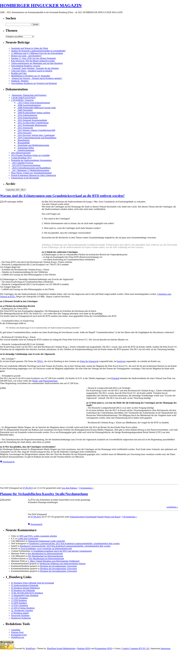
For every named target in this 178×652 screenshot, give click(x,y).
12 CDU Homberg (19, 598)
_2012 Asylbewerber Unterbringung (33, 123)
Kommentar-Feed (19, 635)
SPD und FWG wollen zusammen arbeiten (38, 536)
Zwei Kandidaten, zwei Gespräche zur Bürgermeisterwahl (46, 548)
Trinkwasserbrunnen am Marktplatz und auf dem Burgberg (37, 63)
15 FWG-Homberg (19, 605)
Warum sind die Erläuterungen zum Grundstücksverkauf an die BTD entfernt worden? (62, 196)
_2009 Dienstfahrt (25, 110)
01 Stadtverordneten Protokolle (24, 585)
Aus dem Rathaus (69, 488)
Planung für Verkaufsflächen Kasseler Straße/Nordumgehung (44, 494)
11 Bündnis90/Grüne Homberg (24, 595)
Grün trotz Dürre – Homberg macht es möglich (31, 71)
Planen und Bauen (112, 517)
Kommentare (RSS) (104, 648)
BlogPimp (51, 648)
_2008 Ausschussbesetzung (29, 105)
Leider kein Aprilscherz (28, 538)
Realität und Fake (19, 73)
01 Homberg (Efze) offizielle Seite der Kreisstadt (32, 583)
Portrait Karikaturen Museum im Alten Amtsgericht (33, 175)
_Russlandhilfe (23, 143)
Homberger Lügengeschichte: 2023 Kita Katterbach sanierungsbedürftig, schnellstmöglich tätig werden (74, 543)
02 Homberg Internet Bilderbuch (25, 588)
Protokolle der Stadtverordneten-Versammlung (31, 160)
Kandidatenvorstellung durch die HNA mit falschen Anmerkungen (63, 551)
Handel (100, 517)
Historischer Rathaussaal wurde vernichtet (46, 541)
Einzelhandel (91, 517)
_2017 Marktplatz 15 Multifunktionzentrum (30, 170)
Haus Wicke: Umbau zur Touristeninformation (31, 173)
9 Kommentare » (129, 517)
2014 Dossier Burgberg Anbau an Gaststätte (30, 155)
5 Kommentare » (86, 488)
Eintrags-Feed (17, 632)
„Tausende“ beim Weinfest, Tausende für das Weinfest (35, 68)
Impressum (165, 648)
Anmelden (15, 630)
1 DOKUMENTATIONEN (23, 97)
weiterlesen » (172, 507)
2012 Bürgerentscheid (20, 153)
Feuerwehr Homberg (20, 615)
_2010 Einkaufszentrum (27, 118)
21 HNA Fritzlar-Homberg (23, 608)
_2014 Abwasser (24, 133)
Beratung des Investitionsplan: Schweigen (58, 566)
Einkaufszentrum (77, 517)
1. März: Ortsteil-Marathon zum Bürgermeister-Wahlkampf (53, 561)
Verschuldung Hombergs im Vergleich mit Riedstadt (34, 83)
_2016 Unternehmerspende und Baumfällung (36, 138)
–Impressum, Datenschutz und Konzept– (29, 95)
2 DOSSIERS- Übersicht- (22, 100)
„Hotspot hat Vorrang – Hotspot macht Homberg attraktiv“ (36, 78)
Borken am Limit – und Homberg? (26, 56)
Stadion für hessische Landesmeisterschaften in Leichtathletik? (38, 51)
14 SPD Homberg (19, 603)
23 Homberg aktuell (20, 613)
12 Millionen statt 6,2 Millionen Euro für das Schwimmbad (37, 53)
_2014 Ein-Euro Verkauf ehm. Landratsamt (36, 135)
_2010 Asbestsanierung (27, 115)
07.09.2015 (28, 488)
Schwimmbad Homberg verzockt (25, 66)
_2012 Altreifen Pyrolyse (22, 163)
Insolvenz (121, 361)
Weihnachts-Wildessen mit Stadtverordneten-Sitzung (63, 563)
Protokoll (115, 378)
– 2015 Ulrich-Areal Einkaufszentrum (33, 102)
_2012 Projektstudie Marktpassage (32, 125)
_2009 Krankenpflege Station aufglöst (33, 112)
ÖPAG (40, 361)
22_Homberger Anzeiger (22, 610)
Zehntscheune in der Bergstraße (25, 178)
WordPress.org (17, 637)
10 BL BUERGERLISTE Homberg (27, 593)
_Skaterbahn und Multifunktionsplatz (33, 145)
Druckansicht (8, 462)
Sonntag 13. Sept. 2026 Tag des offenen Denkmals (33, 58)
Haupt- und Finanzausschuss (44, 381)
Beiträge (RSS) (84, 648)
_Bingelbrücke (23, 140)
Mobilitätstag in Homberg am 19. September (30, 76)
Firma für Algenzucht (89, 361)
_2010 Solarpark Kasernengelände (32, 120)
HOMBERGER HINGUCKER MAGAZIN (41, 5)
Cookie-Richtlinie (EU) (21, 158)
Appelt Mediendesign (65, 648)
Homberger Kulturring (21, 618)
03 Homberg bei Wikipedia (23, 590)
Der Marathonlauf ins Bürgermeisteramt (45, 553)
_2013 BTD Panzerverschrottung (25, 165)
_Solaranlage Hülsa (25, 148)
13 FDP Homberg (19, 600)
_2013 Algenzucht (25, 128)
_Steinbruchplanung (25, 150)
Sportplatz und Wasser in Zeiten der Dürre (29, 48)
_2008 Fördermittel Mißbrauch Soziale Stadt (36, 107)
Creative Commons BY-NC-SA (135, 648)
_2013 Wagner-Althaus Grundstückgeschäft (36, 130)
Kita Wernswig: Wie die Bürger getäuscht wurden (33, 61)
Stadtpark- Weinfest (19, 81)
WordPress (30, 648)
